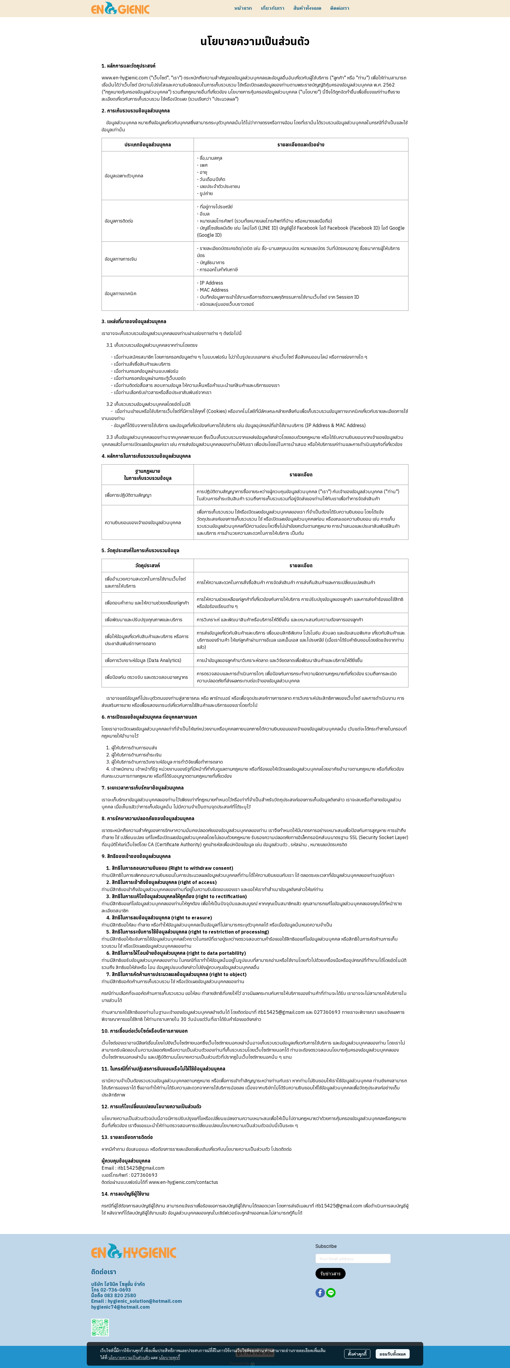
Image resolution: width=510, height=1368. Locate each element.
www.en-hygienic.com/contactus (183, 1182)
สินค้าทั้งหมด (307, 8)
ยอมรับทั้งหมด (393, 1353)
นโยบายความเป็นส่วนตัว (129, 1357)
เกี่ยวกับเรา (273, 8)
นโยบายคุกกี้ (169, 1357)
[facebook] (320, 1292)
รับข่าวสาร (331, 1274)
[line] (331, 1292)
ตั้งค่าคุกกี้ (357, 1353)
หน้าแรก (243, 8)
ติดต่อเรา (339, 8)
